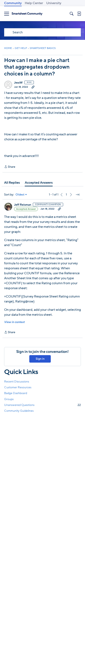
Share (9, 167)
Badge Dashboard (15, 393)
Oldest (20, 195)
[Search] (71, 13)
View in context (14, 322)
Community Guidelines (19, 411)
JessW (18, 83)
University (53, 3)
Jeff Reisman (22, 205)
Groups (9, 399)
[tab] (12, 182)
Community (13, 3)
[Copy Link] (33, 87)
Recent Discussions (16, 382)
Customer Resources (17, 387)
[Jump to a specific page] (77, 194)
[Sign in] (79, 13)
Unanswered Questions (42, 405)
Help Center (34, 3)
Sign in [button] (40, 359)
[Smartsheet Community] (27, 13)
